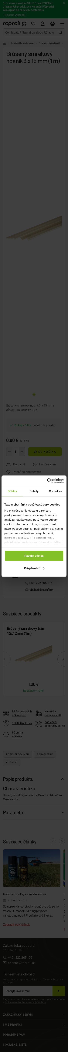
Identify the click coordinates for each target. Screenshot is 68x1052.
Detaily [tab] (34, 491)
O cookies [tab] (55, 491)
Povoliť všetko (34, 555)
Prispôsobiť (32, 568)
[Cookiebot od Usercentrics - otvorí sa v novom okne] (48, 480)
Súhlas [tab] (12, 491)
